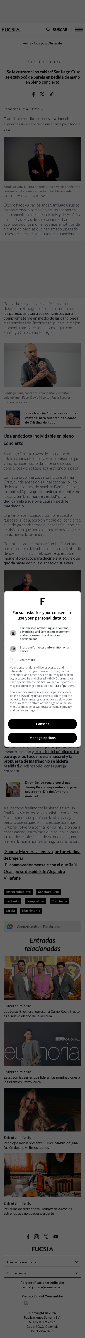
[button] (42, 660)
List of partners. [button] (65, 686)
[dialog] (42, 669)
